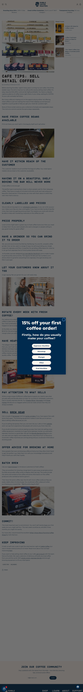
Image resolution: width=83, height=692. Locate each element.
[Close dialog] (63, 319)
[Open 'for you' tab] (78, 687)
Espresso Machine (41, 346)
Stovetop (41, 351)
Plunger (41, 357)
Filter (41, 363)
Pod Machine (41, 368)
